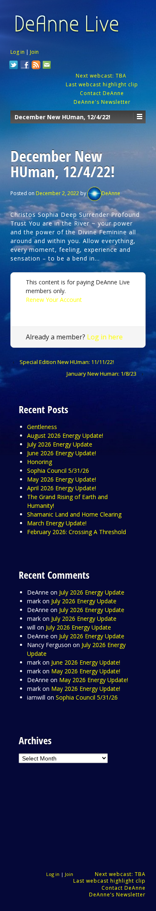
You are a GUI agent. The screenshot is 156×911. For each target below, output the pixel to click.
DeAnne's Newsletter (102, 101)
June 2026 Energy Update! (61, 453)
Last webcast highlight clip (102, 84)
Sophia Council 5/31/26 (58, 470)
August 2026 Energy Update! (65, 435)
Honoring (39, 462)
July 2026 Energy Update (59, 444)
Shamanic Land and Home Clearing (74, 514)
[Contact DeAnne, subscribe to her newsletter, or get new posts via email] (46, 65)
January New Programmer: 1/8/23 (101, 373)
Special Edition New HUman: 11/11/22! (67, 362)
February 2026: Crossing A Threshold (76, 532)
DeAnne (111, 193)
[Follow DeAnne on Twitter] (13, 65)
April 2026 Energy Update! (61, 488)
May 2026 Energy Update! (61, 479)
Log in (17, 51)
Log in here (105, 336)
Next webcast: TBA (102, 75)
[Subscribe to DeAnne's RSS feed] (36, 65)
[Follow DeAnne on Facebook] (25, 65)
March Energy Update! (57, 523)
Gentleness (42, 427)
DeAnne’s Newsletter (117, 894)
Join (34, 51)
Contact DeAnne (102, 93)
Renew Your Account (54, 300)
